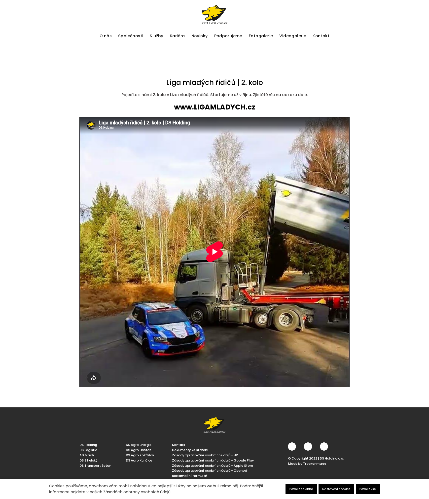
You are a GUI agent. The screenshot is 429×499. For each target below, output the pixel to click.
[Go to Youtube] (324, 446)
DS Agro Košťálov (140, 455)
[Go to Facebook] (292, 446)
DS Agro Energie (138, 444)
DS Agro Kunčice (139, 460)
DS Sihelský (88, 460)
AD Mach (86, 455)
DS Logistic (88, 450)
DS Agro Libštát (138, 450)
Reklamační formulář (189, 475)
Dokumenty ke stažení (190, 450)
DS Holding (88, 444)
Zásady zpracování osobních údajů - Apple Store (212, 465)
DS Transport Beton (95, 465)
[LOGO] (214, 15)
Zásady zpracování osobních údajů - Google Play (213, 460)
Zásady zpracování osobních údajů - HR (205, 455)
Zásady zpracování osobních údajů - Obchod (209, 470)
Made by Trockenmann (307, 463)
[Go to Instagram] (308, 446)
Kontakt (178, 444)
